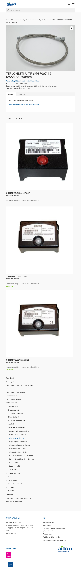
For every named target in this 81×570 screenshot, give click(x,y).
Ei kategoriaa (10, 382)
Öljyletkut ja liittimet (45, 20)
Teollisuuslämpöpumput (14, 502)
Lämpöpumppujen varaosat (16, 392)
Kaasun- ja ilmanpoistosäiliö (19, 431)
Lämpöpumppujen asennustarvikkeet (19, 385)
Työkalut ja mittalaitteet (16, 484)
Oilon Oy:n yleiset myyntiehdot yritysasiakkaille (54, 529)
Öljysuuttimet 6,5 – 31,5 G (18, 452)
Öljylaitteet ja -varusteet (30, 20)
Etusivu (8, 20)
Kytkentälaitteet (13, 417)
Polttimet (9, 495)
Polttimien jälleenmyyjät (51, 537)
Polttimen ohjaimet (14, 477)
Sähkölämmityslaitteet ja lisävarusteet (19, 498)
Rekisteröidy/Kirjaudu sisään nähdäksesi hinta (22, 81)
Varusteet (11, 487)
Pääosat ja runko (14, 473)
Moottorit (11, 424)
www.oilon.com (11, 533)
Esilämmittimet (13, 406)
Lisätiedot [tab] (21, 94)
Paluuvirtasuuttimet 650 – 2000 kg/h (22, 459)
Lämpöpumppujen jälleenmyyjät (54, 540)
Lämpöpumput (11, 396)
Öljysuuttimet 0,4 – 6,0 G (18, 449)
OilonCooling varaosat (14, 399)
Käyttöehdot (47, 525)
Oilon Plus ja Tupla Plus (17, 435)
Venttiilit (11, 491)
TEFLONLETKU (25, 88)
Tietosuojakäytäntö (49, 522)
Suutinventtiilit (14, 466)
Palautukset (47, 534)
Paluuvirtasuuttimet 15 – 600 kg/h (21, 455)
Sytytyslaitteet (13, 480)
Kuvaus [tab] (10, 94)
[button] (71, 28)
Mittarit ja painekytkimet (16, 420)
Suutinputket (14, 462)
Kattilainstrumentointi (15, 413)
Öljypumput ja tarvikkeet (18, 442)
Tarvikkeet (13, 469)
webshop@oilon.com (13, 522)
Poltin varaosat (16, 20)
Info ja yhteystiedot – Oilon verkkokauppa (24, 104)
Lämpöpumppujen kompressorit (17, 389)
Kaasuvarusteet (13, 410)
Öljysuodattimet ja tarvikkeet (19, 445)
